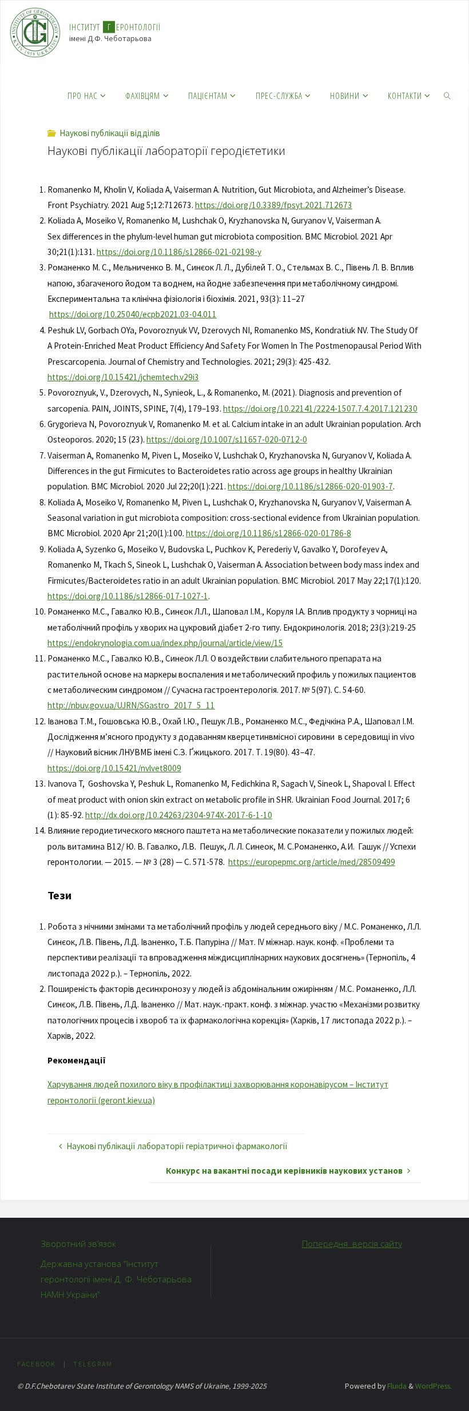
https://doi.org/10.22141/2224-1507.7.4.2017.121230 (320, 408)
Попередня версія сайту (352, 1243)
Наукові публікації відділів (109, 132)
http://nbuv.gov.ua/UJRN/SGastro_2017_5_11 (131, 705)
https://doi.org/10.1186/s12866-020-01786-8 (268, 533)
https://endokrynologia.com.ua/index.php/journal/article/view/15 (165, 642)
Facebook (36, 1364)
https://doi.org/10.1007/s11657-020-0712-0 (226, 439)
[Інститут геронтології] (35, 31)
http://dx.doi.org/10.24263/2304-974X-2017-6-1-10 (178, 815)
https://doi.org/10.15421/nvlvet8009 (114, 768)
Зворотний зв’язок (78, 1243)
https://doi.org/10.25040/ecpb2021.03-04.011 (133, 314)
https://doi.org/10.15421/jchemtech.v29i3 (123, 377)
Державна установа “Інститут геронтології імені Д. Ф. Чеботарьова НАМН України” (116, 1279)
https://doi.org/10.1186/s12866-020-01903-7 (310, 486)
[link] (447, 94)
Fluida (396, 1386)
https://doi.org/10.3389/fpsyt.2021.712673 (273, 205)
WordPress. (433, 1386)
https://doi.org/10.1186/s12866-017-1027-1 (127, 596)
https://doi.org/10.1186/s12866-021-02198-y (179, 251)
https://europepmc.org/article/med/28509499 (311, 861)
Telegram (93, 1364)
